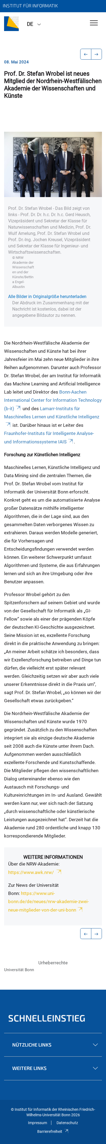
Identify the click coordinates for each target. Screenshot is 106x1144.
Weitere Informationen (53, 857)
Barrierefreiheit (49, 1131)
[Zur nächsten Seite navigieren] (96, 54)
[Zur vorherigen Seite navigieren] (85, 54)
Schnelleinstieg (46, 1017)
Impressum (37, 1123)
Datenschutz (67, 1123)
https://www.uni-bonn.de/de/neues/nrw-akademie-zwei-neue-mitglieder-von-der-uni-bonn (48, 902)
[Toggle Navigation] (94, 23)
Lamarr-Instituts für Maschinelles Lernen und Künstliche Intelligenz (51, 412)
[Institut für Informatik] (11, 23)
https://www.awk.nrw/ (31, 872)
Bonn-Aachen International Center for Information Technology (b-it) (53, 400)
